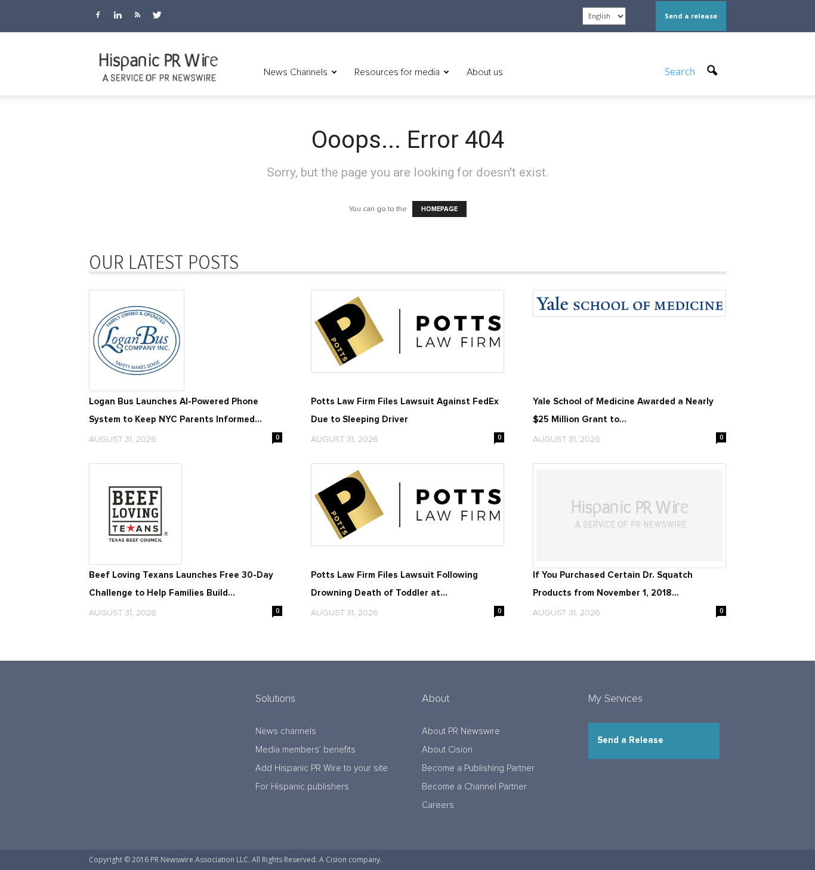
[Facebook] (98, 15)
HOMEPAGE (439, 209)
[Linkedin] (117, 15)
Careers (438, 805)
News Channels (296, 72)
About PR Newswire (461, 731)
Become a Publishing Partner (478, 768)
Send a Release (630, 740)
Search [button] (681, 71)
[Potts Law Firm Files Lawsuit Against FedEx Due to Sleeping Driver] (407, 331)
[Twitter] (157, 15)
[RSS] (137, 15)
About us (485, 72)
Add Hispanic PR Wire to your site (321, 768)
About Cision (447, 749)
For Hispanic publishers (302, 786)
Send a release (691, 15)
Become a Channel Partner (474, 786)
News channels (285, 731)
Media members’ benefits (305, 749)
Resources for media (397, 72)
